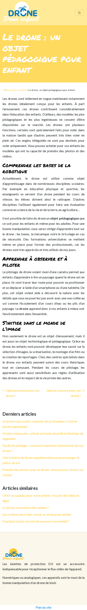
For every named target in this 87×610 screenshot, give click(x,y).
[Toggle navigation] (79, 12)
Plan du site (43, 607)
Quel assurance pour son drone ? (23, 393)
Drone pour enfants (16, 90)
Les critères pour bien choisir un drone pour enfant (36, 514)
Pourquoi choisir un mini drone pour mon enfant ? (35, 521)
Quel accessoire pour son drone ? (63, 393)
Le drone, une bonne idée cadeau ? (25, 507)
